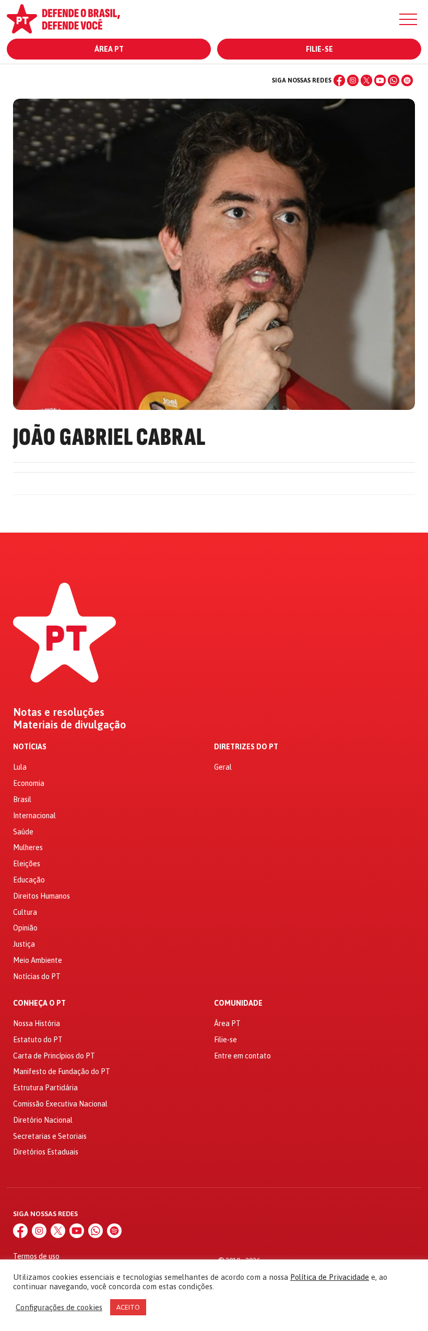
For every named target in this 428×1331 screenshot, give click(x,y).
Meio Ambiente (37, 960)
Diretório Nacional (43, 1120)
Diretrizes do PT (246, 747)
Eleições (26, 863)
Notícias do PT (37, 976)
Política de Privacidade (329, 1277)
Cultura (25, 912)
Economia (28, 783)
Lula (20, 767)
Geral (223, 767)
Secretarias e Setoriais (50, 1136)
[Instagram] (353, 80)
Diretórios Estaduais (45, 1152)
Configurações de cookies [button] (59, 1307)
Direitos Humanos (41, 896)
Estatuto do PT (38, 1039)
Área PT (109, 49)
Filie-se (319, 49)
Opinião (25, 928)
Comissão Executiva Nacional (60, 1104)
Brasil (22, 799)
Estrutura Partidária (45, 1087)
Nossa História (36, 1023)
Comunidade (238, 1003)
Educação (29, 880)
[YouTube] (380, 80)
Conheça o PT (39, 1003)
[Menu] (408, 19)
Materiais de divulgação (69, 725)
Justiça (24, 944)
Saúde (23, 832)
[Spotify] (407, 80)
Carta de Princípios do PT (54, 1056)
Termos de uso (36, 1256)
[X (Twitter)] (366, 80)
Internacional (34, 815)
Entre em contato (242, 1056)
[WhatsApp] (393, 80)
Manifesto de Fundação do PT (61, 1071)
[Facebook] (339, 80)
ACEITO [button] (128, 1307)
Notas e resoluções (58, 712)
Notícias (29, 747)
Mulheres (28, 847)
